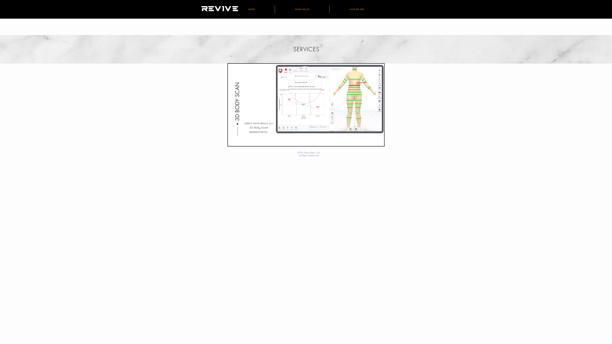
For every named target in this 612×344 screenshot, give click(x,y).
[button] (237, 94)
